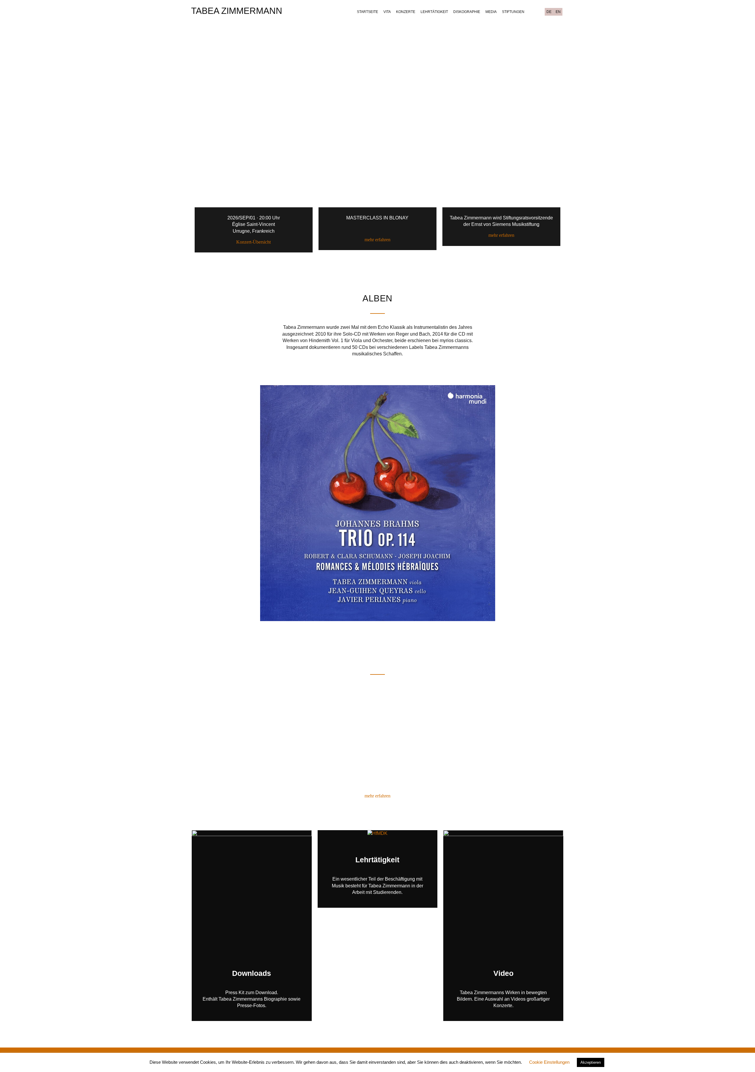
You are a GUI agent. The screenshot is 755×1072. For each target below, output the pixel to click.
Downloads (251, 973)
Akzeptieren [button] (590, 1062)
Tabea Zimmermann (236, 11)
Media (491, 12)
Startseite (367, 12)
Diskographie (466, 12)
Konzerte (405, 12)
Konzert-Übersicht (253, 241)
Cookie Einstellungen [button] (549, 1062)
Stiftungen (513, 12)
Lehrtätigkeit (434, 12)
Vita (387, 12)
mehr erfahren (377, 239)
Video (503, 973)
